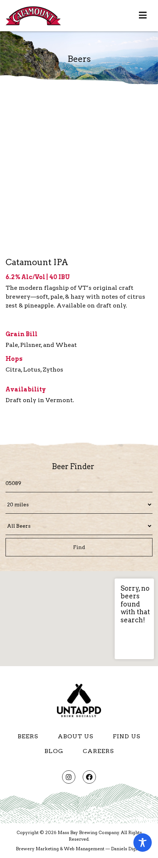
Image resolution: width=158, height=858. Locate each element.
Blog (53, 751)
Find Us (126, 736)
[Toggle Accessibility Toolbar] (142, 842)
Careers (98, 751)
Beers (28, 736)
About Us (75, 736)
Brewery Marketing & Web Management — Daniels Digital (79, 848)
